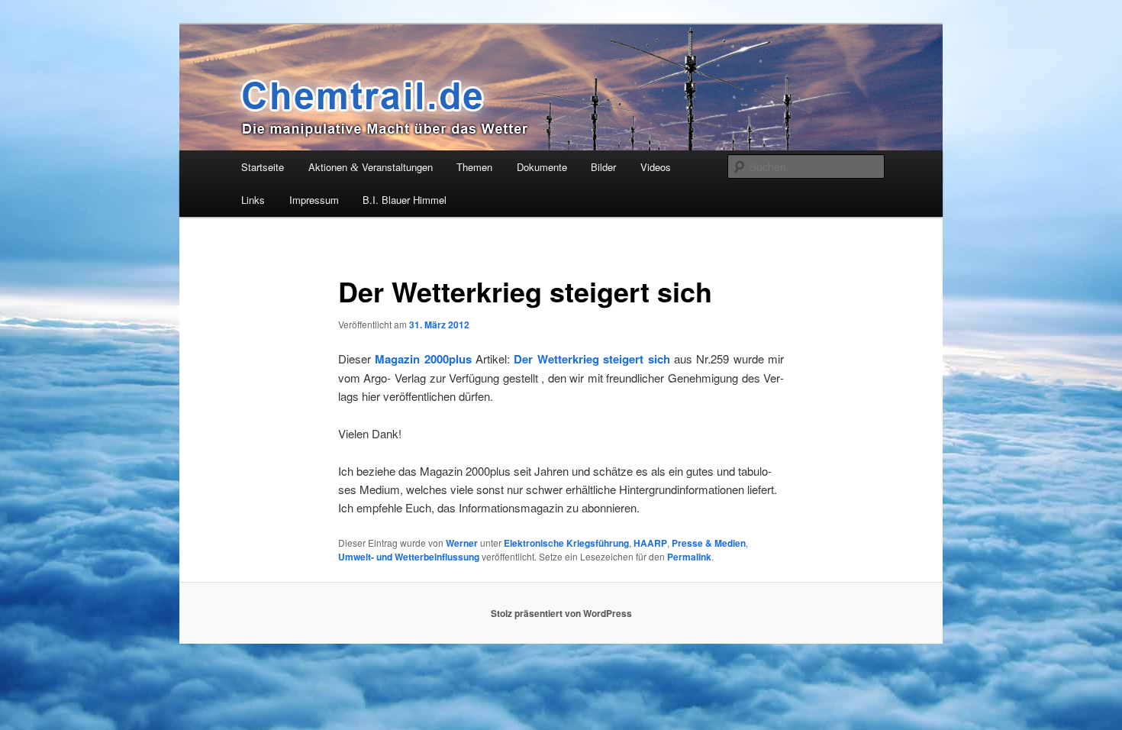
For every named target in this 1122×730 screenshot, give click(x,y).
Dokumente (542, 167)
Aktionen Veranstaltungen (370, 167)
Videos (655, 167)
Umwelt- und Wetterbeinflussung (408, 557)
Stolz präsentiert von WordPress (561, 613)
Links (253, 199)
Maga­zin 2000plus (421, 358)
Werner (462, 543)
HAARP (650, 543)
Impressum (314, 199)
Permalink (689, 557)
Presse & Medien (709, 543)
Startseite (262, 167)
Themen (474, 167)
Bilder (603, 167)
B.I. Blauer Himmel (405, 199)
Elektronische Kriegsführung (566, 543)
